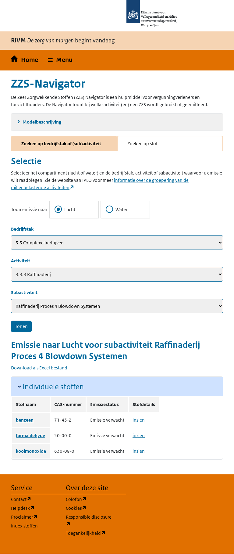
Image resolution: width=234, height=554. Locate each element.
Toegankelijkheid (89, 533)
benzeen (25, 420)
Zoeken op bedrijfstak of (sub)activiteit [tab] (61, 143)
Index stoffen (24, 526)
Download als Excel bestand (39, 368)
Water (121, 209)
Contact (34, 499)
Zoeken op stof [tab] (142, 143)
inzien (139, 420)
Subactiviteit (24, 292)
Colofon (89, 499)
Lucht (69, 209)
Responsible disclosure (89, 520)
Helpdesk (34, 508)
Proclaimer (34, 517)
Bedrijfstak (22, 229)
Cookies (89, 508)
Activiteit (20, 261)
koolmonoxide (31, 451)
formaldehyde (30, 435)
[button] (60, 60)
